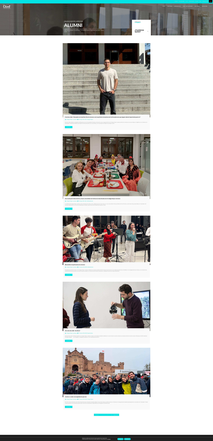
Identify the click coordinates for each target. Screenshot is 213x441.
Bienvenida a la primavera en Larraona (75, 264)
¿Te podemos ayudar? (139, 31)
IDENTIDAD (169, 6)
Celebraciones (90, 201)
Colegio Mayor (90, 119)
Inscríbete (176, 1)
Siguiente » (115, 414)
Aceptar (120, 439)
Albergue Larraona (205, 1)
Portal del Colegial (181, 1)
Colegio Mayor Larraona (71, 119)
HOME (163, 6)
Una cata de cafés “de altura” (72, 330)
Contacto (196, 1)
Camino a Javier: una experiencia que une (76, 397)
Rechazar (127, 439)
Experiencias (90, 333)
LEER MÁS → (68, 127)
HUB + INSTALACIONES (187, 6)
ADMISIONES (204, 6)
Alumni (187, 1)
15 (111, 414)
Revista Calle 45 (191, 1)
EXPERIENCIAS (177, 6)
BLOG (211, 6)
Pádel (200, 1)
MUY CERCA (197, 6)
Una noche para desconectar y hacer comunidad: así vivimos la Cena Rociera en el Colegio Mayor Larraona (92, 198)
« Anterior (97, 414)
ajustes (109, 439)
